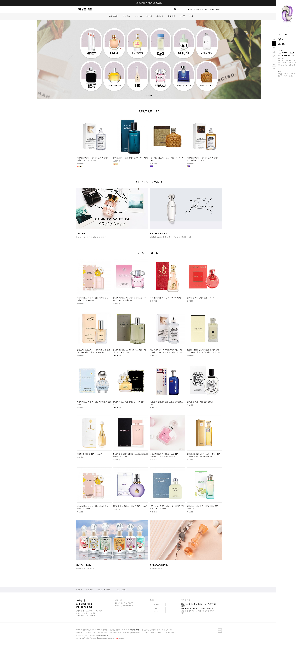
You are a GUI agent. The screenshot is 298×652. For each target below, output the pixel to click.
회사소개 (79, 590)
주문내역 (219, 9)
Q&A (280, 39)
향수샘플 (171, 16)
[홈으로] (274, 47)
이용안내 (89, 590)
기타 (191, 16)
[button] (146, 95)
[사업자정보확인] (135, 630)
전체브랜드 (114, 16)
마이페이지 (209, 9)
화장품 (182, 16)
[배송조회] (274, 51)
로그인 (190, 9)
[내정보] (274, 59)
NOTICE (282, 34)
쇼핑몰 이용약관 (120, 590)
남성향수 (138, 16)
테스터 (149, 16)
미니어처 (159, 16)
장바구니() (198, 9)
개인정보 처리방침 (103, 590)
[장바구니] (274, 55)
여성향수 (126, 16)
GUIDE (281, 44)
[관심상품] (274, 63)
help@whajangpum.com (100, 635)
